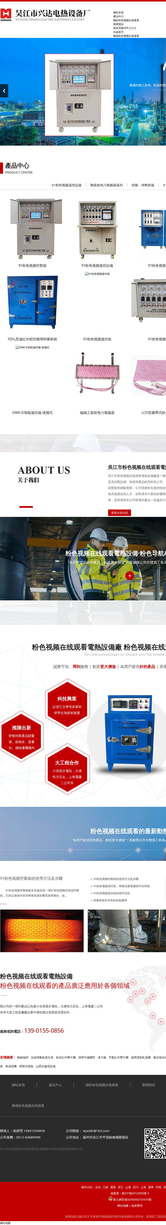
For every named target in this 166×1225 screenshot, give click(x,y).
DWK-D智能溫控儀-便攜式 (32, 412)
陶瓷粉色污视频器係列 (106, 185)
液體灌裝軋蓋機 (141, 1057)
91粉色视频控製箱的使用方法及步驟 (31, 878)
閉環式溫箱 (26, 1066)
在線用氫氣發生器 (42, 1057)
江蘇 (105, 1187)
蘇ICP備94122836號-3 (135, 1193)
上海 (143, 1187)
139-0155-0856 (44, 1030)
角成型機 (11, 1066)
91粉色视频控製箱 (32, 265)
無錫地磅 (22, 1057)
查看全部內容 (119, 513)
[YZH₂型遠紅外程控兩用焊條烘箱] (32, 331)
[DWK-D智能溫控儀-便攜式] (32, 347)
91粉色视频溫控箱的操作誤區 (111, 893)
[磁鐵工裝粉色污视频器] (97, 405)
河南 (158, 1187)
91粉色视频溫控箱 (97, 339)
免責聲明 (136, 1205)
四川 (136, 1187)
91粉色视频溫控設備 (66, 185)
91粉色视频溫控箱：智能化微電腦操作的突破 (121, 886)
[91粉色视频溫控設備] (97, 258)
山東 (128, 1187)
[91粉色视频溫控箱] (97, 274)
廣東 (113, 1187)
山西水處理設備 (46, 1066)
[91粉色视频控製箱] (36, 258)
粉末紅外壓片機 (66, 1057)
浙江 (120, 1187)
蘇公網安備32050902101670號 (132, 1199)
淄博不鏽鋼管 (86, 1057)
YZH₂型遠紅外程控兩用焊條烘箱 (32, 339)
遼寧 (151, 1187)
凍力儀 (102, 1057)
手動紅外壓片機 (118, 1057)
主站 (98, 1187)
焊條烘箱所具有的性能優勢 (110, 900)
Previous (4, 90)
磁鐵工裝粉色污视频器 (97, 412)
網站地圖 (122, 1205)
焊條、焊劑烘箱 (143, 185)
